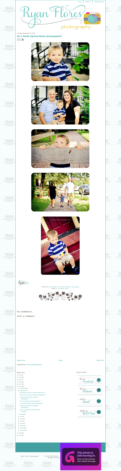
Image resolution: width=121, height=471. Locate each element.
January (22, 430)
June (21, 418)
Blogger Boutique (54, 457)
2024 (20, 375)
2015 (20, 379)
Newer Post (21, 360)
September (23, 390)
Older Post (100, 360)
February (22, 428)
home (79, 2)
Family (67, 288)
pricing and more (99, 2)
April (21, 423)
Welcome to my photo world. (60, 287)
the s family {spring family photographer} (30, 401)
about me (87, 2)
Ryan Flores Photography (29, 456)
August (22, 414)
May (21, 421)
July (21, 416)
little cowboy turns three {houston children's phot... (32, 392)
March (21, 425)
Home (61, 360)
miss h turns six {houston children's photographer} (32, 395)
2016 (20, 377)
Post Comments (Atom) (34, 364)
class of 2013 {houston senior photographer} (31, 403)
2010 (20, 435)
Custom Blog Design (51, 456)
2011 (20, 433)
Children (60, 288)
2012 (20, 386)
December (23, 388)
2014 (20, 382)
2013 (20, 384)
